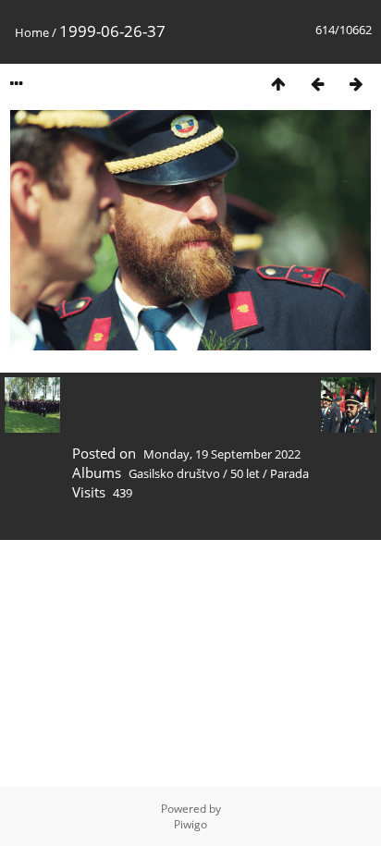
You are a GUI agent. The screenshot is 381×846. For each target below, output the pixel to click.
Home (32, 32)
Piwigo (190, 824)
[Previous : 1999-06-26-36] (317, 83)
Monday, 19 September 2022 (222, 454)
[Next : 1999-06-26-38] (356, 83)
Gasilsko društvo (174, 473)
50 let (245, 473)
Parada (289, 473)
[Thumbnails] (278, 83)
